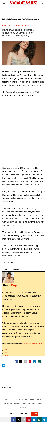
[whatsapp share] (39, 361)
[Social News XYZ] (23, 3)
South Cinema (18, 26)
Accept (35, 414)
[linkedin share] (34, 361)
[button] (23, 53)
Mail (6, 349)
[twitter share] (20, 361)
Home (4, 18)
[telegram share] (3, 365)
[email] (23, 419)
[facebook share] (16, 361)
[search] (43, 3)
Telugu (27, 26)
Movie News (22, 18)
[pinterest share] (30, 361)
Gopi (14, 285)
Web (6, 352)
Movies (11, 18)
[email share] (25, 361)
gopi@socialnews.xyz (32, 343)
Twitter (6, 355)
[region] (23, 11)
